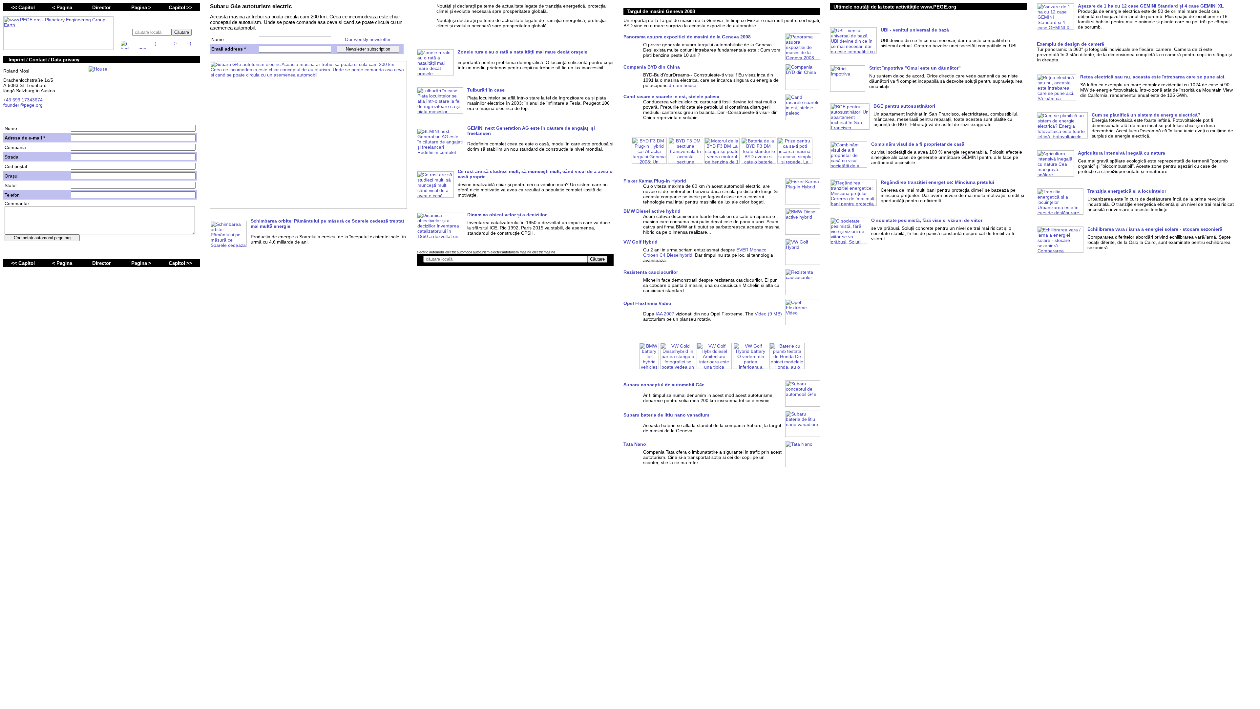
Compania (15, 147)
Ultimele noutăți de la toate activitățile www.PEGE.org (894, 7)
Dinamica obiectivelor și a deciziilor (507, 214)
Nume (11, 128)
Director (102, 7)
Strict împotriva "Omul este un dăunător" (915, 68)
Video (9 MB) (768, 313)
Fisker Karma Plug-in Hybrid (654, 180)
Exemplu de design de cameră (1070, 44)
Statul (10, 185)
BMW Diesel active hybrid (652, 211)
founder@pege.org (23, 105)
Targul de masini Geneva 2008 (661, 11)
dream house (682, 85)
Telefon (12, 195)
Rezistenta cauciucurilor (650, 272)
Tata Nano (634, 444)
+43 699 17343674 (23, 99)
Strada (11, 157)
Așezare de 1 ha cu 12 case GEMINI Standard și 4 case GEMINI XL (1151, 6)
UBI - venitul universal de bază (915, 29)
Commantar (17, 203)
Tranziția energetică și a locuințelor (1126, 191)
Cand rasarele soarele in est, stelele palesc (671, 96)
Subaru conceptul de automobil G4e (663, 384)
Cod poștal (16, 166)
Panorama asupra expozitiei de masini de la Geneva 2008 (687, 36)
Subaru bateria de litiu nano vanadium (666, 415)
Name (217, 39)
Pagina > (141, 7)
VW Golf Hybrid (640, 242)
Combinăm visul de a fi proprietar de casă (917, 144)
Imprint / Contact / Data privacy (44, 59)
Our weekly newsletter (368, 39)
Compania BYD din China (651, 67)
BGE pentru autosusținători (904, 106)
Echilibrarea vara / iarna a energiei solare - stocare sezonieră (1154, 229)
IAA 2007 (665, 313)
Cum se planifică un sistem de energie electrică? (1146, 115)
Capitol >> (180, 7)
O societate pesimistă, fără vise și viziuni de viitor (926, 220)
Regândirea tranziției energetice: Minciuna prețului (937, 182)
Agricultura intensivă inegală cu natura (1121, 153)
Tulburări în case (486, 90)
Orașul (11, 176)
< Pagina (62, 7)
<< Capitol (23, 7)
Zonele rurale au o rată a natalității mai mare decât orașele (522, 51)
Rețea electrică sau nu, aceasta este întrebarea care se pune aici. (1153, 76)
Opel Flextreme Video (647, 303)
